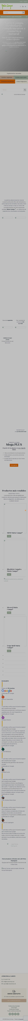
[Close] (26, 510)
